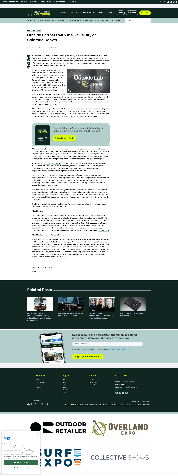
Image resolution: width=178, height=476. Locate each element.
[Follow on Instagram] (171, 2)
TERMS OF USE (135, 405)
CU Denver (57, 163)
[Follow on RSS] (176, 2)
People (64, 392)
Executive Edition (87, 12)
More (110, 12)
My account (132, 13)
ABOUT (67, 405)
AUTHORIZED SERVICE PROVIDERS (87, 405)
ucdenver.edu (61, 257)
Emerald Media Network (10, 1)
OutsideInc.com (103, 230)
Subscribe (145, 13)
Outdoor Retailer (45, 1)
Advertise (24, 1)
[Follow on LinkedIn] (168, 2)
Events (102, 12)
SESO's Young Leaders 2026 (103, 20)
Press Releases (34, 30)
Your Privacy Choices (124, 405)
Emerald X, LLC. (136, 401)
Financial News (67, 390)
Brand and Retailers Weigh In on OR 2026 (51, 20)
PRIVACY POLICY (145, 405)
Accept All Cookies (21, 462)
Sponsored (39, 387)
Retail (64, 387)
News (37, 379)
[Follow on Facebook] (174, 2)
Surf (64, 379)
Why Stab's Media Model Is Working (80, 20)
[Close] (37, 434)
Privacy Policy (12, 458)
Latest (62, 12)
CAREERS (73, 405)
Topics (72, 12)
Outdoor (65, 385)
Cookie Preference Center (21, 468)
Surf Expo (33, 1)
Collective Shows (59, 1)
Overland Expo (72, 1)
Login (121, 13)
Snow (64, 382)
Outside (47, 163)
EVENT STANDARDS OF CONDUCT (107, 405)
